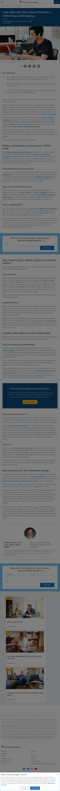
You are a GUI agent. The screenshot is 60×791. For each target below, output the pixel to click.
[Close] (57, 775)
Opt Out (24, 788)
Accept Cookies (35, 788)
